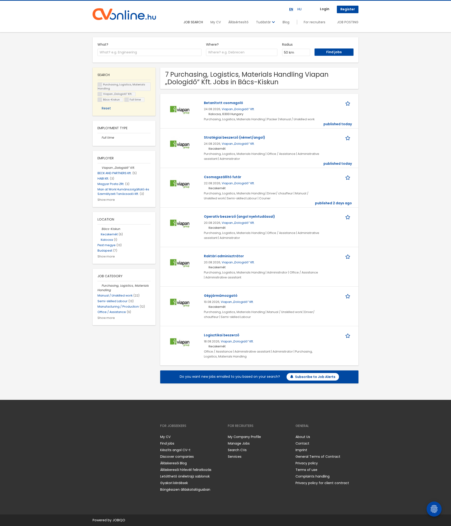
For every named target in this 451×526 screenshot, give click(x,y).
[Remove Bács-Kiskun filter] (99, 229)
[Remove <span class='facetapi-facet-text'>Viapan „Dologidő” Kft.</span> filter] (100, 94)
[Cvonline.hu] (124, 14)
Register (347, 9)
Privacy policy (306, 463)
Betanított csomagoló (223, 102)
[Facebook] (96, 437)
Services (234, 456)
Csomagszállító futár (222, 177)
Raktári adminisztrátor (224, 256)
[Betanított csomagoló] (180, 110)
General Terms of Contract (317, 456)
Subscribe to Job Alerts (315, 376)
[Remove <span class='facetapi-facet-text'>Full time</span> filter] (126, 100)
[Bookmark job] (348, 103)
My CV (215, 22)
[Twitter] (118, 437)
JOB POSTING (347, 22)
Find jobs (167, 443)
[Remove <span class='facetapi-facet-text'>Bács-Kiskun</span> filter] (100, 100)
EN (291, 9)
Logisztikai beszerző (221, 335)
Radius (287, 44)
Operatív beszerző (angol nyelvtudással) (239, 216)
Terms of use (306, 469)
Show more (106, 200)
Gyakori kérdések (174, 483)
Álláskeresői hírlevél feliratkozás (185, 469)
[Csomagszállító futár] (180, 184)
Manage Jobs (239, 443)
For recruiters (314, 22)
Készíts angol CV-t (175, 450)
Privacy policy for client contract (322, 483)
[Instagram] (103, 437)
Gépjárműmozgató (220, 295)
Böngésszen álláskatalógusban (185, 489)
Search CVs (237, 450)
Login (324, 9)
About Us (302, 436)
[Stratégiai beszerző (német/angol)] (180, 144)
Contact (302, 443)
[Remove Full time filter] (99, 138)
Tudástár (264, 22)
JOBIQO (119, 520)
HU (299, 9)
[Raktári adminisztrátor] (180, 263)
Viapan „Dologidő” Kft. (238, 109)
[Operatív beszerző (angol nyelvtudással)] (180, 223)
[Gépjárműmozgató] (180, 303)
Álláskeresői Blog (173, 463)
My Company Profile (244, 436)
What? (102, 44)
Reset (106, 108)
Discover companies (177, 456)
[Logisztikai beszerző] (180, 342)
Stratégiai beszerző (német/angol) (234, 137)
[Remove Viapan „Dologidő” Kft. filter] (99, 168)
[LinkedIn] (111, 437)
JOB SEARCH (193, 22)
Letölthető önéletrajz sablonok (185, 476)
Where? (212, 44)
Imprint (301, 450)
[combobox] (149, 52)
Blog (286, 22)
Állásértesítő (238, 22)
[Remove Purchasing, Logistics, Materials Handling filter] (99, 286)
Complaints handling (312, 476)
